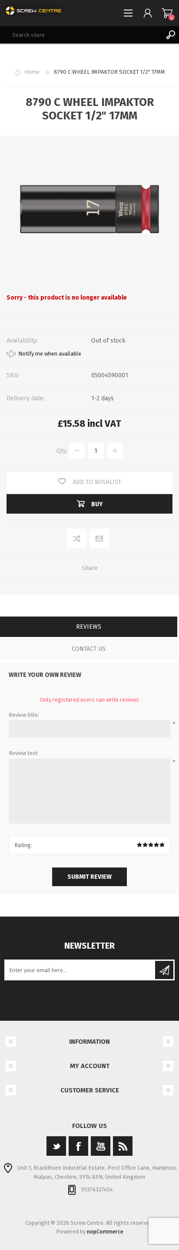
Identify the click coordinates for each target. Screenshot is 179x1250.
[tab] (88, 628)
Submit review (89, 877)
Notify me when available (49, 353)
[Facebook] (78, 1146)
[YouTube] (100, 1146)
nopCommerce (105, 1231)
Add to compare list (77, 539)
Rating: (23, 845)
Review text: (24, 753)
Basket (167, 13)
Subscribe (164, 970)
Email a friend (99, 539)
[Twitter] (56, 1146)
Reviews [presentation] (88, 626)
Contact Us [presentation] (89, 649)
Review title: (24, 715)
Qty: (61, 451)
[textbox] (81, 34)
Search (170, 34)
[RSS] (123, 1146)
